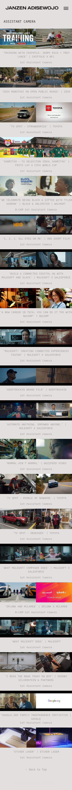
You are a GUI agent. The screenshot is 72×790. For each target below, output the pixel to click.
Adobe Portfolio (45, 783)
